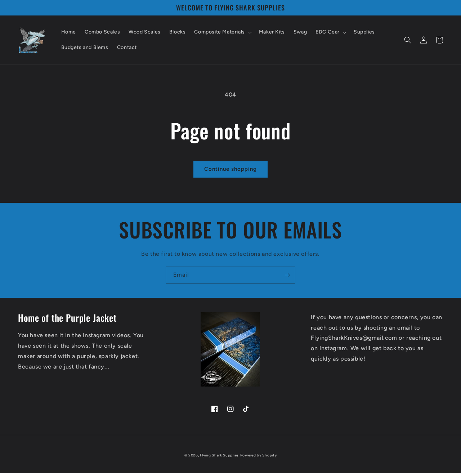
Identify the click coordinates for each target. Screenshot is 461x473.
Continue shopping (230, 169)
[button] (222, 32)
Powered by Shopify (258, 455)
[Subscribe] (287, 275)
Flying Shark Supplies (219, 455)
